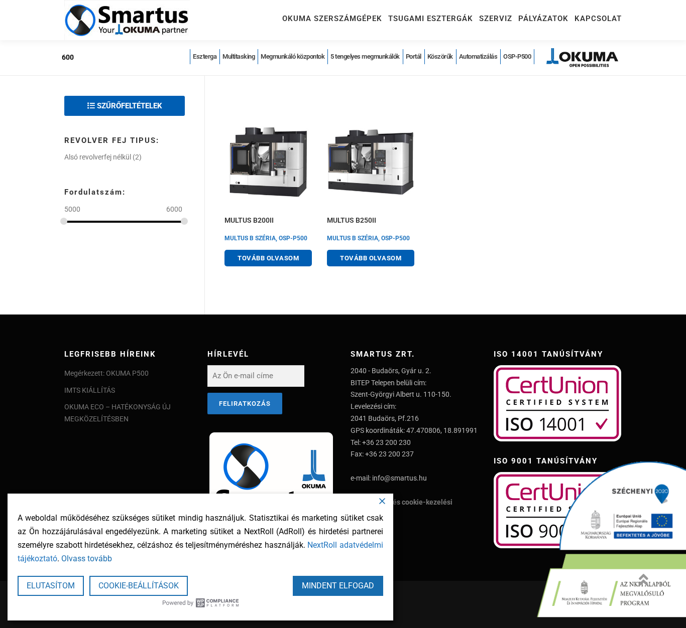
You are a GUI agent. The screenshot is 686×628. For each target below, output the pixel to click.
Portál (413, 56)
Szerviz (495, 18)
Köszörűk (440, 56)
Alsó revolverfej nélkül (97, 157)
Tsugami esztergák (430, 18)
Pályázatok (543, 18)
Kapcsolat (598, 18)
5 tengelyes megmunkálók (365, 56)
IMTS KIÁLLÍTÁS (89, 390)
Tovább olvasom (268, 258)
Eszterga (204, 56)
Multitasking (238, 56)
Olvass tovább (86, 558)
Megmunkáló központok (292, 56)
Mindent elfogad (338, 585)
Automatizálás (478, 56)
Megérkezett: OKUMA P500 (106, 373)
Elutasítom (51, 585)
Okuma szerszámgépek (332, 18)
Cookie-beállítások (138, 585)
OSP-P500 (517, 56)
